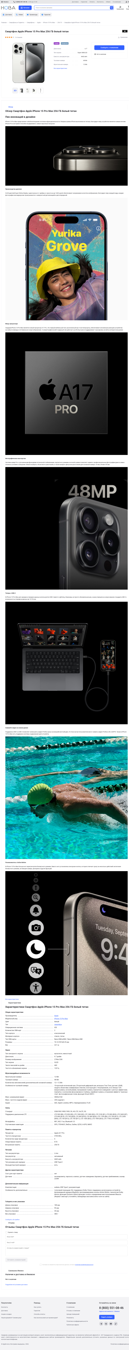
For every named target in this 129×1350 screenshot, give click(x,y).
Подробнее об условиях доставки (16, 1284)
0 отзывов (18, 37)
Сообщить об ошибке (12, 1219)
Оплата (92, 2)
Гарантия (84, 2)
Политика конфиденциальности (77, 1321)
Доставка (75, 2)
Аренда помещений (73, 1314)
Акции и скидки (6, 1314)
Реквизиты (70, 1318)
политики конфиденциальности (84, 1264)
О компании (117, 2)
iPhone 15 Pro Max (61, 1019)
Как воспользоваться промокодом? (46, 1318)
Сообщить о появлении (109, 48)
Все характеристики (60, 68)
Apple (56, 1016)
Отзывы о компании (73, 1310)
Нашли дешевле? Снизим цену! (11, 1318)
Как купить (37, 1307)
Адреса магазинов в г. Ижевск (109, 1311)
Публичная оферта (73, 1325)
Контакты (100, 2)
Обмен (108, 2)
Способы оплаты (39, 1314)
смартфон (58, 1024)
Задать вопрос (106, 1317)
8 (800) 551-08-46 (21, 2)
